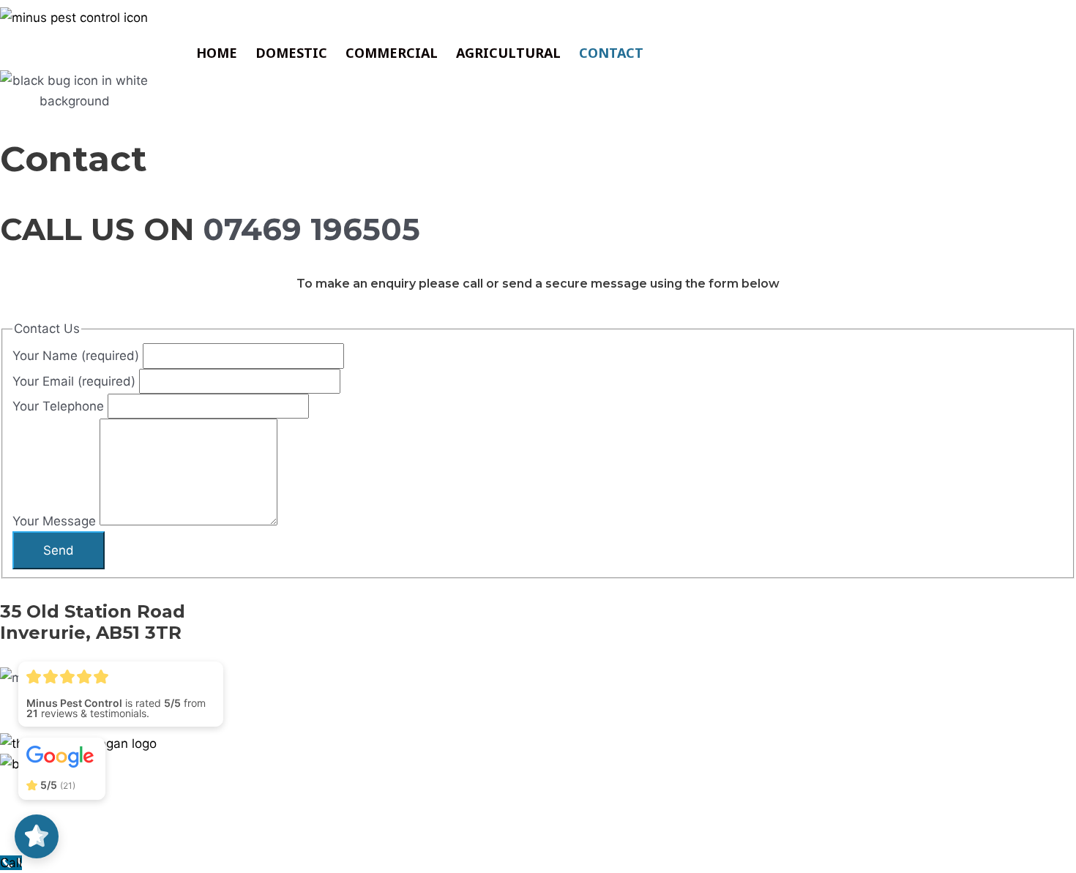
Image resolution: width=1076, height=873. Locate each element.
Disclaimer (212, 797)
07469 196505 (311, 229)
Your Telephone (60, 406)
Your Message (56, 521)
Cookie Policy (131, 797)
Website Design (945, 830)
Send (58, 550)
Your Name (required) (77, 355)
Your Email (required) (75, 381)
